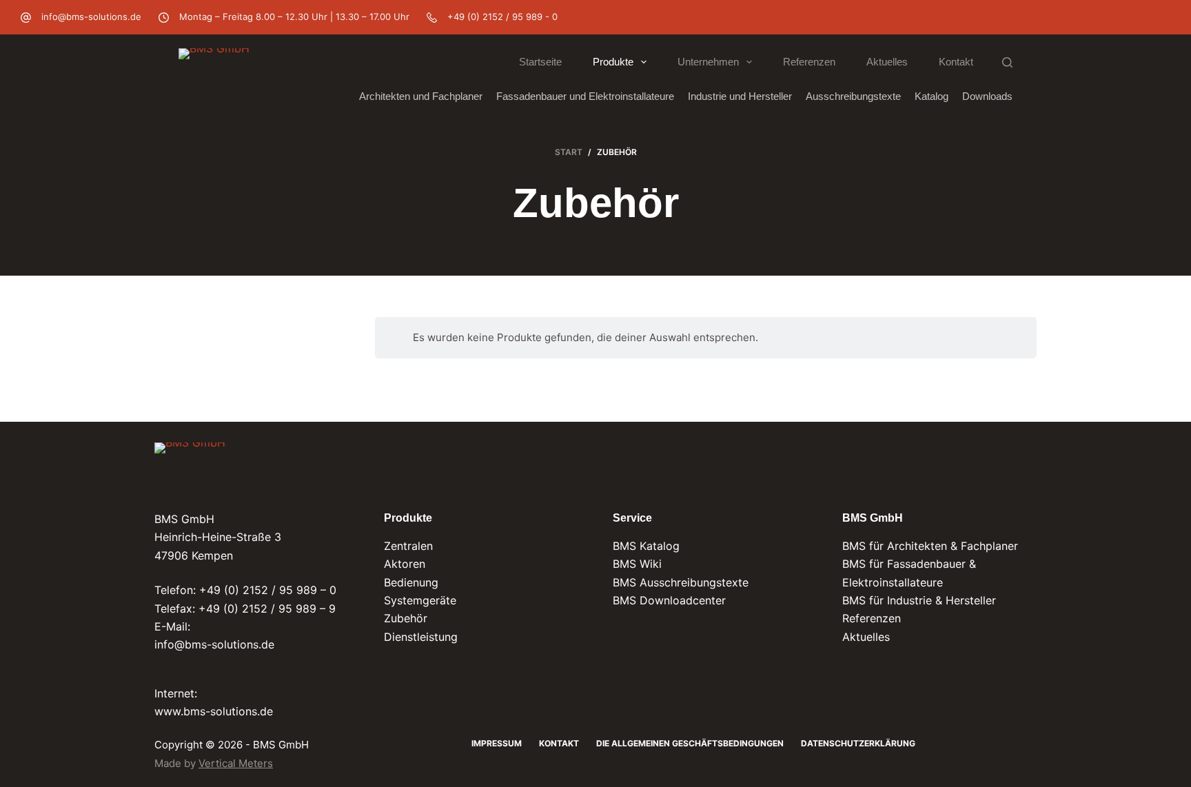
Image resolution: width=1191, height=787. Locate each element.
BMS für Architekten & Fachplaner (930, 546)
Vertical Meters (235, 763)
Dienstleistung (421, 637)
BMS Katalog (646, 546)
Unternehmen (708, 62)
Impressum (496, 743)
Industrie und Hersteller (740, 96)
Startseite (540, 62)
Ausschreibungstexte (853, 96)
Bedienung (411, 582)
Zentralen (408, 546)
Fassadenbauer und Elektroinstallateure (585, 96)
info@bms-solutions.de (91, 16)
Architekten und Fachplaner (420, 96)
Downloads (987, 96)
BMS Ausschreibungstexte (681, 582)
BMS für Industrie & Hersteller (919, 600)
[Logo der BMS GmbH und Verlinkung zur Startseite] (189, 465)
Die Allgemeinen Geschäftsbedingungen (690, 743)
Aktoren (404, 564)
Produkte (613, 62)
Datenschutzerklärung (858, 743)
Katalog (931, 96)
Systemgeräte (420, 600)
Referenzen (809, 62)
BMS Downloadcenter (669, 600)
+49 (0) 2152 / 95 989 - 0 (502, 16)
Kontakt (956, 62)
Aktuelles (887, 62)
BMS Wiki (637, 564)
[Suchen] (1007, 62)
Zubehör (405, 618)
